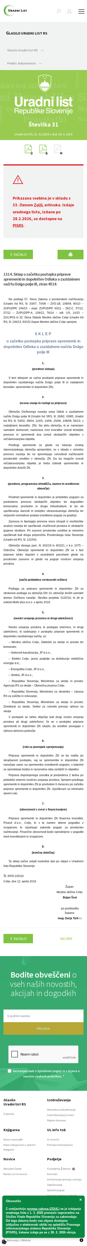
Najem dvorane (56, 1120)
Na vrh (66, 938)
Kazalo (20, 254)
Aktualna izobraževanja (61, 1109)
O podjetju (54, 1168)
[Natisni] (71, 254)
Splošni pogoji (55, 1190)
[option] (43, 124)
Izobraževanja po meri (60, 1115)
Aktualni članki (12, 1168)
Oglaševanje (54, 1184)
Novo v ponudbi (13, 1139)
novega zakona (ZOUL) (43, 1209)
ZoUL (38, 205)
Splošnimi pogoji (49, 1071)
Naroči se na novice (15, 1174)
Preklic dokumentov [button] (22, 63)
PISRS (18, 225)
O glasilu (8, 1114)
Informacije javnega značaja (64, 1179)
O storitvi (53, 1139)
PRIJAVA (43, 1028)
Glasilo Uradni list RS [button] (23, 50)
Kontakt (52, 1174)
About (67, 1168)
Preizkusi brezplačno (60, 1145)
